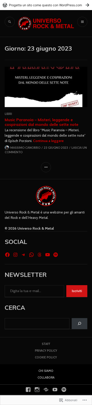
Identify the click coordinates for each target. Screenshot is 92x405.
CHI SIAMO (45, 371)
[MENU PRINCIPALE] (82, 22)
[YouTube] (47, 254)
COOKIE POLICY (46, 357)
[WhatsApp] (31, 254)
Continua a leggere (48, 141)
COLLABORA (46, 377)
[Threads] (39, 254)
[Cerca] (80, 323)
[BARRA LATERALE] (46, 167)
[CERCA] (10, 22)
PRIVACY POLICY (46, 350)
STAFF (46, 344)
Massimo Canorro (25, 147)
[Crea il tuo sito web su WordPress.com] (46, 5)
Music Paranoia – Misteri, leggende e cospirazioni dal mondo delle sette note (41, 122)
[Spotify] (55, 254)
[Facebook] (7, 254)
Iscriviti (77, 291)
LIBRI (8, 114)
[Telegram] (23, 254)
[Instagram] (15, 254)
